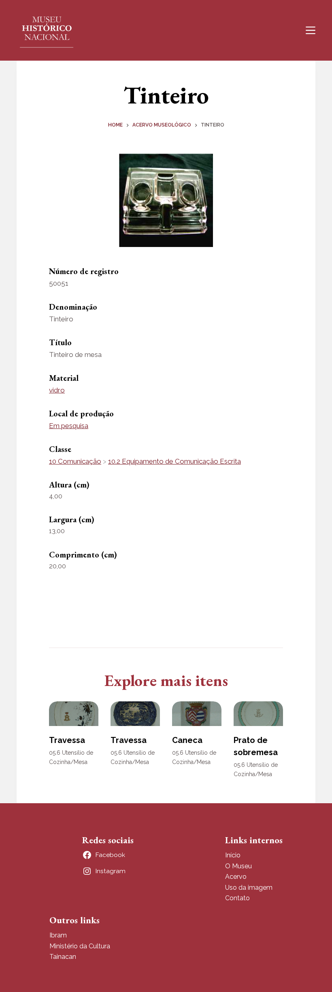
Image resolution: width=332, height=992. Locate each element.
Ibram (58, 935)
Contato (237, 898)
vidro (57, 390)
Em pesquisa (68, 426)
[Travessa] (73, 713)
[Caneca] (196, 713)
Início (232, 855)
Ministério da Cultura (79, 946)
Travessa (67, 740)
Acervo (236, 876)
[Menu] (310, 30)
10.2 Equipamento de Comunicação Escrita (174, 461)
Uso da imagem (248, 887)
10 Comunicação (75, 461)
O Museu (238, 866)
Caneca (187, 740)
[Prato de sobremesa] (258, 713)
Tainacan (62, 956)
